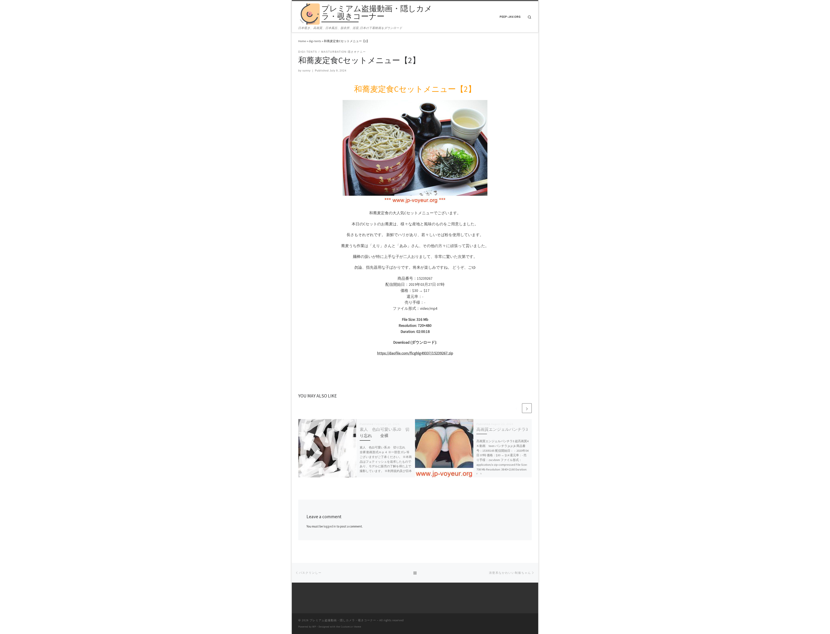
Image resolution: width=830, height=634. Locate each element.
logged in (330, 526)
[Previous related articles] (516, 408)
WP (314, 626)
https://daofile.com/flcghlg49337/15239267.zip (415, 353)
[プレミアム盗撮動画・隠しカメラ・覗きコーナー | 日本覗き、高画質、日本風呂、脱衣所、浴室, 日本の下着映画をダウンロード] (309, 13)
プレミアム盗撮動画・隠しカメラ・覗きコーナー (343, 620)
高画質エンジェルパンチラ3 (502, 429)
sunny (306, 70)
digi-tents (315, 41)
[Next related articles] (527, 408)
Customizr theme (351, 626)
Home (302, 41)
